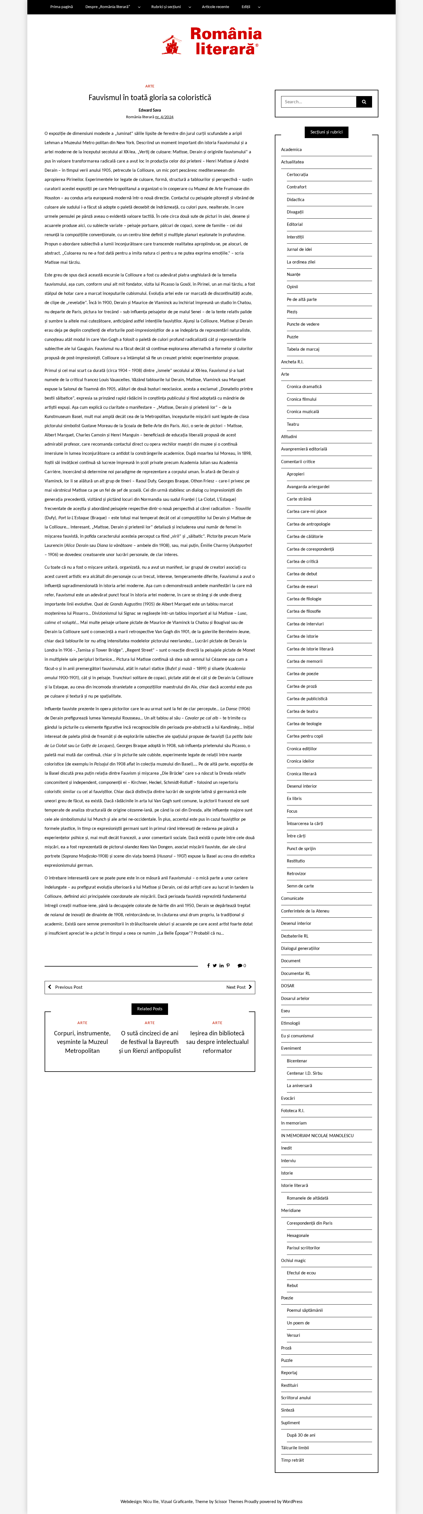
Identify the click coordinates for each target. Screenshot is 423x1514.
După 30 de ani (301, 1435)
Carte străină (299, 499)
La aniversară (299, 1086)
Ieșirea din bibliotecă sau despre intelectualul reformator (217, 1042)
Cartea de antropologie (308, 524)
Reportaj (289, 1373)
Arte (149, 86)
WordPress (292, 1502)
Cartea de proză (302, 686)
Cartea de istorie (302, 636)
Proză (286, 1348)
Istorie (287, 1173)
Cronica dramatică (304, 387)
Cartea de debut (302, 574)
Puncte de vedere (303, 324)
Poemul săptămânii (305, 1310)
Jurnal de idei (299, 249)
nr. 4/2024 (164, 117)
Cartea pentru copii (305, 736)
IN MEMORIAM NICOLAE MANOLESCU (317, 1136)
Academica (291, 150)
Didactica (295, 200)
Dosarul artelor (295, 998)
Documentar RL (295, 973)
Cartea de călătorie (305, 536)
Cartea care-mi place (307, 511)
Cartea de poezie (303, 674)
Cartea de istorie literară (310, 649)
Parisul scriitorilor (303, 1248)
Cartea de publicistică (307, 699)
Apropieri (295, 474)
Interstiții (295, 237)
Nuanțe (293, 274)
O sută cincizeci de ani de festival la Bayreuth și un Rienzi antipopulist (150, 1042)
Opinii (292, 287)
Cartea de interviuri (305, 624)
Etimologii (290, 1023)
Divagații (295, 212)
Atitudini (289, 437)
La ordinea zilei (301, 262)
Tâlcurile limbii (295, 1448)
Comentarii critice (298, 462)
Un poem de (298, 1323)
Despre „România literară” (107, 7)
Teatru (293, 424)
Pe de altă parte (302, 299)
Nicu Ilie (151, 1502)
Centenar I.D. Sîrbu (304, 1073)
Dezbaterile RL (294, 936)
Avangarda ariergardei (308, 487)
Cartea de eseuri (302, 587)
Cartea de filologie (304, 599)
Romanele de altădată (307, 1198)
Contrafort (296, 187)
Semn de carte (300, 886)
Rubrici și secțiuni (166, 7)
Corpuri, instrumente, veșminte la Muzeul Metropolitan (82, 1042)
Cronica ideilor (301, 761)
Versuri (293, 1335)
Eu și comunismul (297, 1036)
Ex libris (294, 799)
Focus (292, 811)
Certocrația (297, 175)
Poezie (287, 1298)
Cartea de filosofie (304, 611)
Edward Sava (150, 110)
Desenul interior (302, 786)
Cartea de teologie (304, 724)
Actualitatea (292, 162)
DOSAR (287, 986)
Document (290, 961)
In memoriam (294, 1123)
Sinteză (287, 1410)
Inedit (286, 1148)
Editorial (295, 224)
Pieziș (292, 312)
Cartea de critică (302, 562)
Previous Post (68, 987)
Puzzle (292, 337)
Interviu (288, 1161)
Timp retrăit (292, 1460)
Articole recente (215, 7)
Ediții (246, 7)
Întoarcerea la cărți (305, 824)
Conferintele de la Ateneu (305, 911)
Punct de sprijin (301, 849)
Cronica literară (302, 774)
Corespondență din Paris (309, 1223)
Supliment (290, 1423)
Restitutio (296, 861)
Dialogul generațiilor (300, 948)
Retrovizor (296, 874)
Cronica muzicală (303, 412)
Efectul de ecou (301, 1273)
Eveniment (291, 1048)
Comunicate (292, 898)
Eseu (285, 1011)
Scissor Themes (229, 1502)
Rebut (292, 1286)
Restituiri (289, 1385)
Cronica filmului (302, 399)
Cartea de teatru (302, 711)
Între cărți (296, 836)
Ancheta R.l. (292, 362)
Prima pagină (61, 7)
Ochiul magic (293, 1261)
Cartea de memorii (305, 661)
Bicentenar (297, 1061)
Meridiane (291, 1210)
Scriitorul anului (296, 1398)
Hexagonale (298, 1236)
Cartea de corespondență (310, 549)
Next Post (236, 987)
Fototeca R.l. (292, 1111)
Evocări (288, 1098)
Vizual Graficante (177, 1502)
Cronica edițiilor (302, 749)
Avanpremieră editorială (304, 449)
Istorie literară (294, 1185)
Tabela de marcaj (303, 349)
